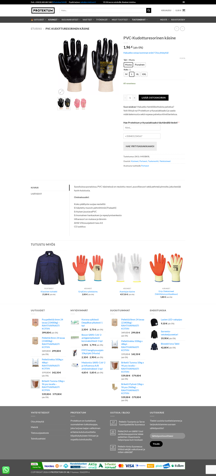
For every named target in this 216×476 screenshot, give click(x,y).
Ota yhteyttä (37, 421)
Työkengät (102, 19)
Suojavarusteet (70, 19)
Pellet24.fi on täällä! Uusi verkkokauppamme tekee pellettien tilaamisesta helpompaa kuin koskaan (130, 435)
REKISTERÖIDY (178, 19)
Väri (125, 60)
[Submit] (148, 10)
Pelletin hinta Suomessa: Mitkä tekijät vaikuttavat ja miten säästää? (131, 449)
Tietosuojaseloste (40, 432)
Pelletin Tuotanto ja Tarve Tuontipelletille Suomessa (132, 423)
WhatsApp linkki (59, 2)
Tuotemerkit (139, 19)
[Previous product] (182, 28)
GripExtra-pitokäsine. (88, 291)
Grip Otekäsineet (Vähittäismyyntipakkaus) (166, 292)
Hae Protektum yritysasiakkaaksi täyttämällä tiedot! (151, 122)
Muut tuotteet (120, 19)
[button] (166, 10)
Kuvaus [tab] (35, 187)
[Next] (114, 64)
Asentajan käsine (127, 291)
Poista (182, 58)
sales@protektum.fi (88, 2)
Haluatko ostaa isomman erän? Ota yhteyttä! (146, 52)
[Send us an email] (184, 2)
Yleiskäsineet (165, 161)
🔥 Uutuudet (37, 19)
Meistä (163, 19)
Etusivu (36, 28)
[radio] (128, 65)
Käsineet (52, 19)
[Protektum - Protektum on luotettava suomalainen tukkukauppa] (43, 10)
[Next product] (176, 28)
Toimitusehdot (38, 438)
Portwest (143, 161)
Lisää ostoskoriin (154, 97)
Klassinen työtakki (49, 291)
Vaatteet (87, 19)
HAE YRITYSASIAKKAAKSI (140, 146)
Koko (126, 70)
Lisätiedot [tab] (36, 194)
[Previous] (62, 64)
